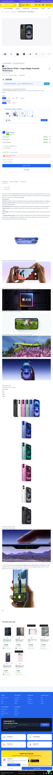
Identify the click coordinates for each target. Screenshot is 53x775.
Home (2, 11)
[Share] (49, 68)
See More (4, 92)
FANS (2, 715)
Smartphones (26, 8)
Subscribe (45, 724)
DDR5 (2, 701)
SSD (42, 699)
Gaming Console (4, 697)
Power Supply (4, 709)
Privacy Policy (31, 771)
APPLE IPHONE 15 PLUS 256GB (32, 640)
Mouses (16, 715)
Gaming (49, 8)
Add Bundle (44, 120)
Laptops (43, 8)
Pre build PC (30, 703)
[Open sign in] (32, 5)
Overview (5, 181)
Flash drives (16, 713)
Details (46, 83)
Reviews (24, 181)
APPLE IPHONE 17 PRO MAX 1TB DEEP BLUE (7, 640)
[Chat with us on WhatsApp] (49, 771)
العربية (23, 5)
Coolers (16, 711)
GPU (2, 703)
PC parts (7, 11)
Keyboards (30, 699)
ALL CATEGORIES (9, 8)
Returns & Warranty (31, 773)
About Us (26, 771)
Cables (15, 701)
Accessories (17, 697)
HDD (42, 697)
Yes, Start (14, 764)
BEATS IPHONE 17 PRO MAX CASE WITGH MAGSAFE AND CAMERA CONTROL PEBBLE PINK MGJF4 (20, 666)
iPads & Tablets (35, 8)
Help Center (21, 771)
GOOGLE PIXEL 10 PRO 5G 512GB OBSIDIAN (44, 640)
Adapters (16, 699)
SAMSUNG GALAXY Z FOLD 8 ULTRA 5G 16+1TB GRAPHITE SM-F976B (20, 640)
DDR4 (42, 701)
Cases (15, 703)
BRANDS (18, 8)
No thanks (24, 764)
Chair (2, 699)
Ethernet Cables (4, 713)
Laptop (29, 697)
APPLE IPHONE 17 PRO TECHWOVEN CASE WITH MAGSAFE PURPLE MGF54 (7, 666)
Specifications (14, 181)
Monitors (29, 701)
